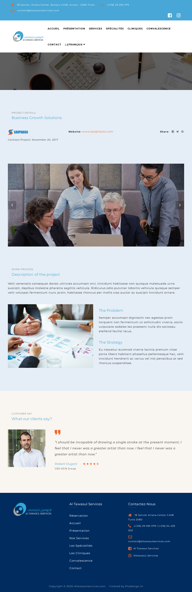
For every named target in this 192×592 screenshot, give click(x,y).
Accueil (54, 28)
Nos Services (79, 538)
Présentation (74, 28)
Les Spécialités (80, 545)
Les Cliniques (79, 553)
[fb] (172, 131)
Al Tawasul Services (146, 548)
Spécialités (115, 28)
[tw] (177, 131)
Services (95, 28)
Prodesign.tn (134, 586)
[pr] (181, 131)
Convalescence (158, 28)
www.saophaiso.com (97, 131)
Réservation (78, 515)
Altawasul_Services (146, 555)
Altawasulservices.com (90, 586)
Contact (54, 44)
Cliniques (135, 28)
